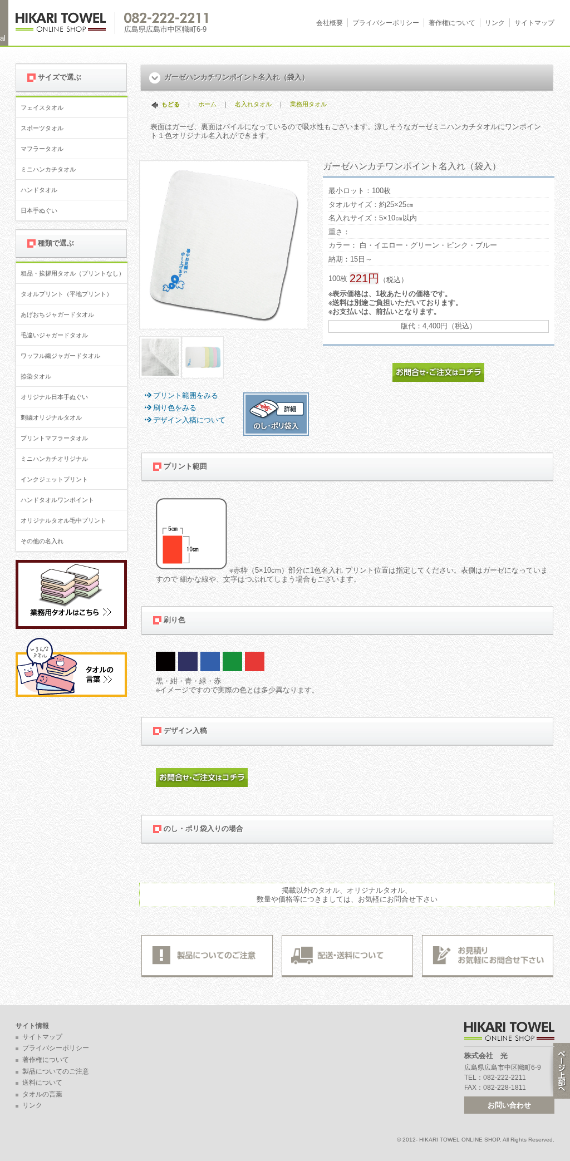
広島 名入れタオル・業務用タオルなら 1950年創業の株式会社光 (65, 23)
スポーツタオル (42, 128)
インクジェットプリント (54, 479)
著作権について (452, 23)
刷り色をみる (174, 408)
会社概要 (329, 23)
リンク (495, 23)
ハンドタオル (39, 189)
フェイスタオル (42, 107)
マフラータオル (42, 148)
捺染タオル (36, 376)
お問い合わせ (509, 1105)
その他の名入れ (42, 541)
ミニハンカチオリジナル (54, 458)
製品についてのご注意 (55, 1071)
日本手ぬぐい (39, 210)
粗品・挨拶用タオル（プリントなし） (73, 273)
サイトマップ (534, 23)
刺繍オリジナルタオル (51, 417)
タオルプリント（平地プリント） (66, 294)
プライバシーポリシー (385, 23)
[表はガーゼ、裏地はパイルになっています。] (160, 374)
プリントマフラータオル (54, 438)
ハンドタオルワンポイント (57, 499)
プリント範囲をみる (185, 395)
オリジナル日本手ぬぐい (54, 396)
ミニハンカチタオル (48, 169)
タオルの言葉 (42, 1094)
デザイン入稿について (189, 420)
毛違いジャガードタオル (54, 335)
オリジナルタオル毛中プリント (63, 520)
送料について (42, 1082)
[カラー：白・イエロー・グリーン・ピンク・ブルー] (202, 374)
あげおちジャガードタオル (57, 314)
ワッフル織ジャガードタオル (60, 355)
